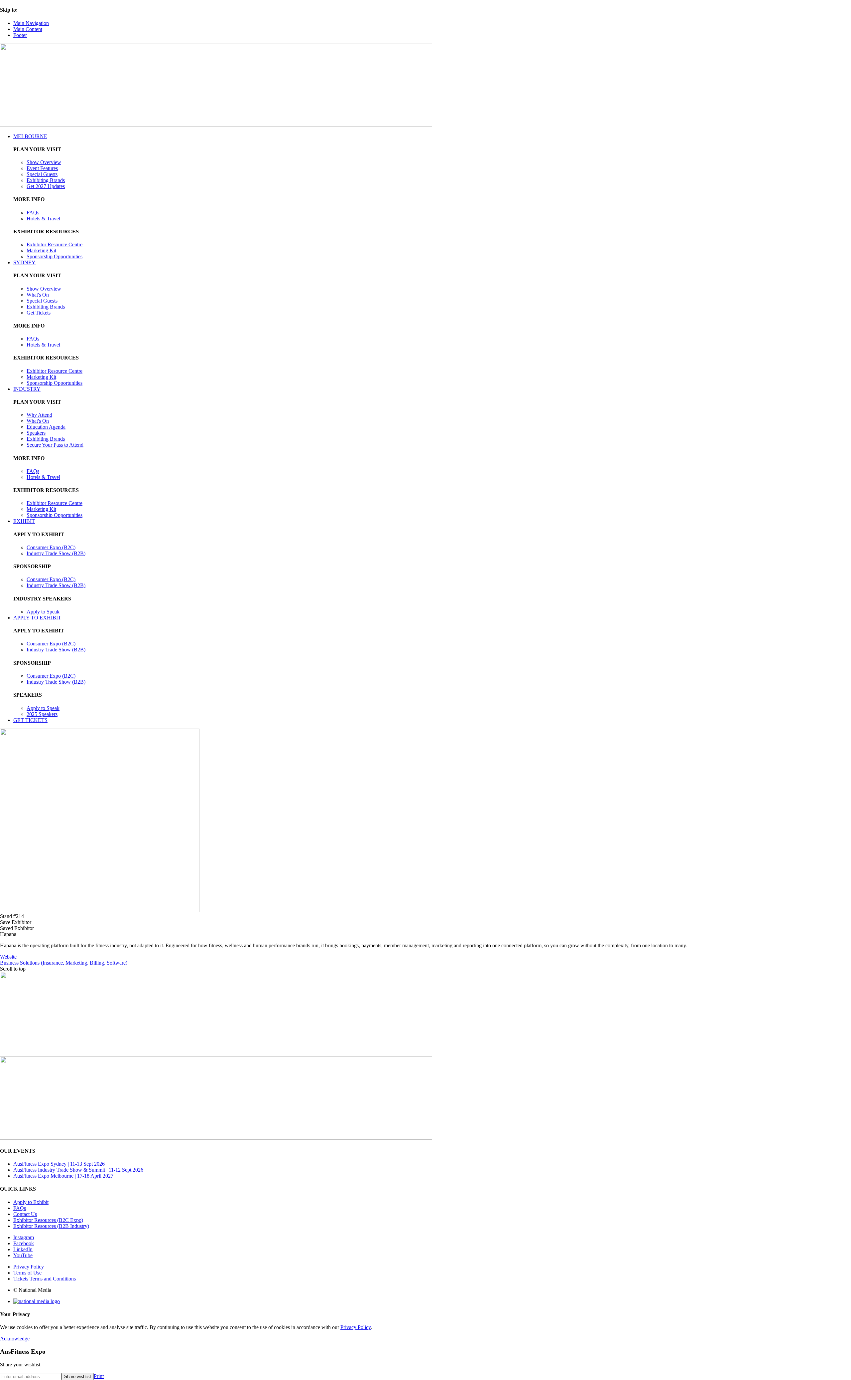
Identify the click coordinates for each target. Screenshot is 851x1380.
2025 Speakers (42, 714)
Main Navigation (31, 23)
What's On (38, 295)
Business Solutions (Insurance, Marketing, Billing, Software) (63, 963)
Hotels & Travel (43, 218)
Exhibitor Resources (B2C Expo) (48, 1220)
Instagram (23, 1237)
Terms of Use (27, 1272)
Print (99, 1376)
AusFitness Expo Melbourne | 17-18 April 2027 (63, 1176)
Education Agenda (46, 427)
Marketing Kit (41, 250)
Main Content (27, 29)
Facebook (23, 1243)
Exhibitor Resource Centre (54, 244)
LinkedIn (23, 1249)
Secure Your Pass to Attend (55, 445)
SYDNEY (24, 262)
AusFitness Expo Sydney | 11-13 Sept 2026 (59, 1164)
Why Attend (39, 415)
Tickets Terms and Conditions (44, 1278)
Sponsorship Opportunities (54, 256)
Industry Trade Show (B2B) (56, 553)
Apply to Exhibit (31, 1202)
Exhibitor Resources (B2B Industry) (51, 1226)
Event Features (42, 168)
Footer (20, 35)
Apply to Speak (43, 611)
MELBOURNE (30, 136)
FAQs (33, 212)
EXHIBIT (24, 521)
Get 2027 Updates (46, 186)
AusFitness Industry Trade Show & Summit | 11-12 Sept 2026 (78, 1170)
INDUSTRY (27, 389)
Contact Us (25, 1214)
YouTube (23, 1255)
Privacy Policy (28, 1266)
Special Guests (42, 174)
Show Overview (44, 162)
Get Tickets (39, 313)
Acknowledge (15, 1338)
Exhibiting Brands (46, 180)
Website (8, 957)
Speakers (36, 433)
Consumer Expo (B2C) (51, 547)
